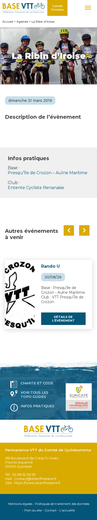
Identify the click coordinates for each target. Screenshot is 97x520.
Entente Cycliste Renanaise (36, 187)
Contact (50, 510)
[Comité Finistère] (23, 8)
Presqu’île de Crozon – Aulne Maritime (47, 172)
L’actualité (67, 510)
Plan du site (33, 510)
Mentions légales (20, 504)
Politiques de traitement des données (62, 504)
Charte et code (37, 383)
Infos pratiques (37, 406)
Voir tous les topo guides (34, 394)
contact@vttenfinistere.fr (35, 479)
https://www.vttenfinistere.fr (37, 483)
